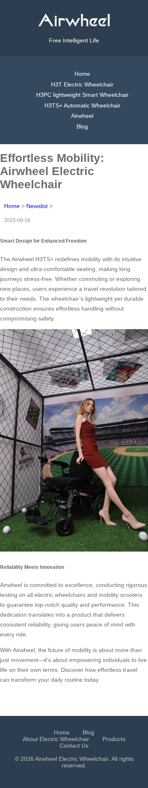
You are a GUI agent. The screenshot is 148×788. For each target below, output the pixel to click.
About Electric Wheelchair (56, 739)
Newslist (37, 206)
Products (113, 739)
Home (82, 73)
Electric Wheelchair (84, 758)
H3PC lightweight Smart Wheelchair (82, 94)
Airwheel (82, 115)
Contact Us (74, 745)
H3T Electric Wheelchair (82, 84)
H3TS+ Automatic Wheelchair (82, 105)
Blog (82, 126)
